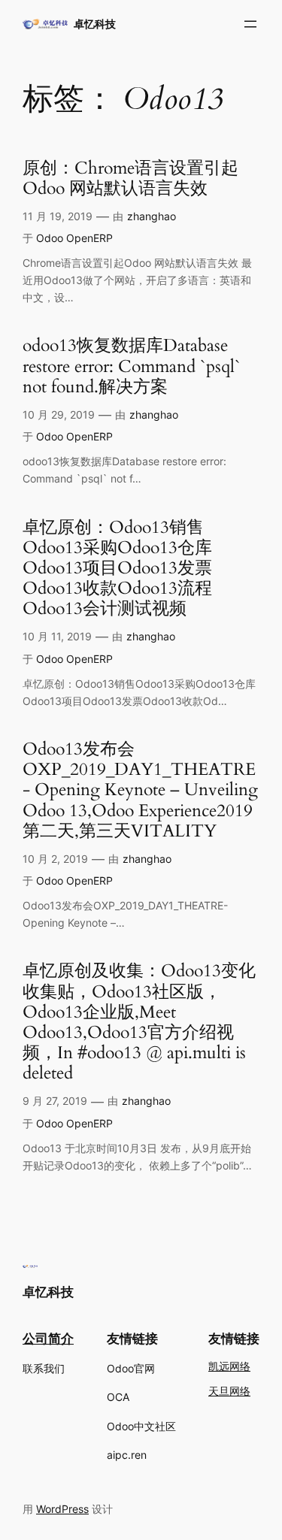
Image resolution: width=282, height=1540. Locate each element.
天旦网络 (229, 1391)
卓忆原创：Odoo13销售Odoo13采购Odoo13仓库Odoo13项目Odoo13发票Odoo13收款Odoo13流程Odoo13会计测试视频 (117, 569)
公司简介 (48, 1338)
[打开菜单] (250, 24)
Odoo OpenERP (74, 237)
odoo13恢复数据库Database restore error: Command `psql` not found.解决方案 (132, 367)
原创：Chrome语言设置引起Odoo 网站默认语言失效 (130, 179)
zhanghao (151, 216)
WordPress (62, 1508)
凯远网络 (229, 1367)
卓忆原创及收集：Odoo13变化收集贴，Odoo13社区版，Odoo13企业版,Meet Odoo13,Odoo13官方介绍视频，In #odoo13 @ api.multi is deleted (139, 1022)
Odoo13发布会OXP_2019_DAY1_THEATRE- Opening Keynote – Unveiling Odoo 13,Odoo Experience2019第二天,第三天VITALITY (140, 791)
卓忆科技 (95, 23)
